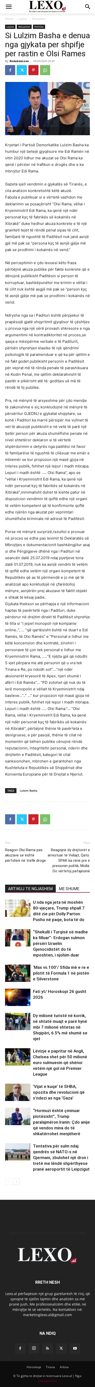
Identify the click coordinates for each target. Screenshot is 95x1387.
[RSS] (48, 1349)
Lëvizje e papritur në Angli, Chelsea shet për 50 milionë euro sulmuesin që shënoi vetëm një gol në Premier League (60, 1062)
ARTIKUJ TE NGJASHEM (30, 888)
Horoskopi (34, 1367)
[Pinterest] (33, 70)
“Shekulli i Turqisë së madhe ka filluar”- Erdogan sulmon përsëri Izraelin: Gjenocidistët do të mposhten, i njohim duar (60, 943)
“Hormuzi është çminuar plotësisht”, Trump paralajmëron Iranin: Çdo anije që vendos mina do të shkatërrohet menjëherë (61, 1122)
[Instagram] (34, 1348)
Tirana (50, 1367)
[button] (9, 7)
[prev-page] (8, 1182)
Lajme (22, 19)
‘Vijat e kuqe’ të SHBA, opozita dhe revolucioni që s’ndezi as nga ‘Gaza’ (59, 1092)
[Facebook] (10, 70)
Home (9, 19)
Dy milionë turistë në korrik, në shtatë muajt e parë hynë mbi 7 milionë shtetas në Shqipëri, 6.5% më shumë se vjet (60, 1027)
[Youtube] (75, 1349)
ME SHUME (69, 888)
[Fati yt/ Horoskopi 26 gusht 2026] (17, 997)
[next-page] (16, 1182)
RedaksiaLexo (19, 61)
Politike (39, 26)
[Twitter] (22, 70)
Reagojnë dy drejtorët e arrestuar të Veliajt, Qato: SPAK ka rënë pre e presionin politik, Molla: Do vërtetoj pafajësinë (69, 860)
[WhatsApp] (45, 70)
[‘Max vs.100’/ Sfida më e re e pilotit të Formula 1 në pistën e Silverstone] (17, 973)
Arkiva (64, 1367)
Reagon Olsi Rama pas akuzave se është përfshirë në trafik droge (25, 855)
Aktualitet (38, 19)
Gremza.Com (47, 1381)
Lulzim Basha (28, 790)
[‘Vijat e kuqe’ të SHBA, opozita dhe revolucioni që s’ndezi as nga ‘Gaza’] (17, 1092)
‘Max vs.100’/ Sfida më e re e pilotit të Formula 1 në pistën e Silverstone (61, 973)
